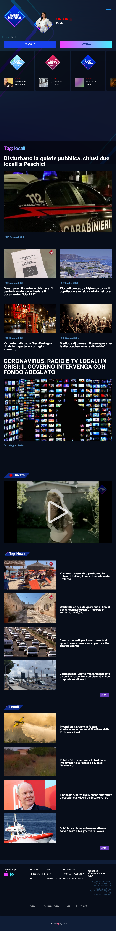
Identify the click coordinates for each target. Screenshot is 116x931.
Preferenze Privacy (51, 906)
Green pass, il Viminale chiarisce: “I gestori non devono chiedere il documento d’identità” (28, 291)
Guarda (86, 44)
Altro (104, 695)
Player (34, 870)
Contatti (83, 906)
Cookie (69, 906)
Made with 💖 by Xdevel (58, 924)
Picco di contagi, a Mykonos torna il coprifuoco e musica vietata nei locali (86, 290)
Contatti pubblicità (74, 874)
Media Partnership (73, 878)
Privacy (32, 906)
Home (6, 37)
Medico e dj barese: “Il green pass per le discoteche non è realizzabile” (86, 345)
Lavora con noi (53, 878)
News (34, 878)
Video (48, 870)
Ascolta (30, 44)
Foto (48, 874)
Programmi (37, 874)
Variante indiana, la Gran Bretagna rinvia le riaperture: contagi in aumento (28, 346)
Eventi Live (69, 870)
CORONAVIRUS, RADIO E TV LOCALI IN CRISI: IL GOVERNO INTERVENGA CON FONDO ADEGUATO (55, 367)
